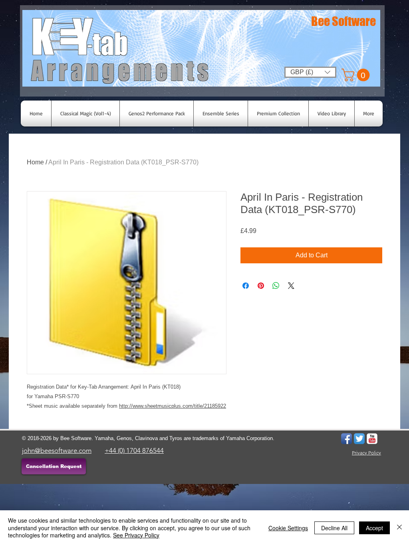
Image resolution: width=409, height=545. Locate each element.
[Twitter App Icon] (359, 438)
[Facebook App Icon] (346, 438)
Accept (374, 528)
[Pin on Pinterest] (261, 285)
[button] (357, 75)
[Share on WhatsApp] (276, 285)
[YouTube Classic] (372, 438)
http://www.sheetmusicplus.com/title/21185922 (172, 406)
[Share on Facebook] (245, 285)
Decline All (334, 528)
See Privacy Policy (136, 535)
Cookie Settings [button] (288, 528)
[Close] (399, 528)
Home (35, 162)
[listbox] (310, 72)
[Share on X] (291, 285)
